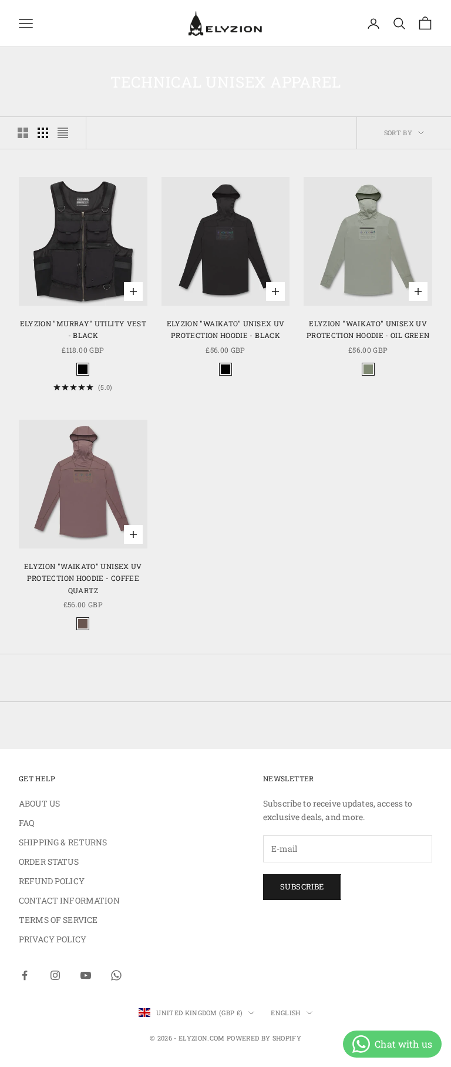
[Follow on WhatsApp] (116, 975)
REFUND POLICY (52, 881)
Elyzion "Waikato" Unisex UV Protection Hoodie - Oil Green (368, 329)
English (285, 1012)
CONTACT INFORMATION (69, 900)
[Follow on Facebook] (25, 975)
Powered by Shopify (264, 1037)
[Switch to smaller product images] (43, 133)
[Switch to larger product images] (23, 133)
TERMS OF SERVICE (58, 919)
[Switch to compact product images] (63, 133)
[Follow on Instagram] (55, 975)
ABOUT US (39, 803)
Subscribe (302, 886)
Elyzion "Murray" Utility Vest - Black (83, 329)
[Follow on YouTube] (86, 975)
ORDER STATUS (49, 861)
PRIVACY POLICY (52, 939)
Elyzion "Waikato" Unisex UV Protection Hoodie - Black (226, 329)
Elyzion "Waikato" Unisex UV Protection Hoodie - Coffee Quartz (83, 578)
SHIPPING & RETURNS (63, 842)
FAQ (26, 822)
